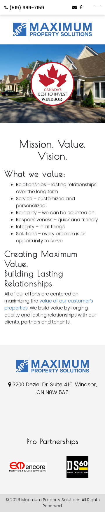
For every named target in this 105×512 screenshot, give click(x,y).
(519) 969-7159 (26, 7)
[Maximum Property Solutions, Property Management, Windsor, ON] (13, 421)
